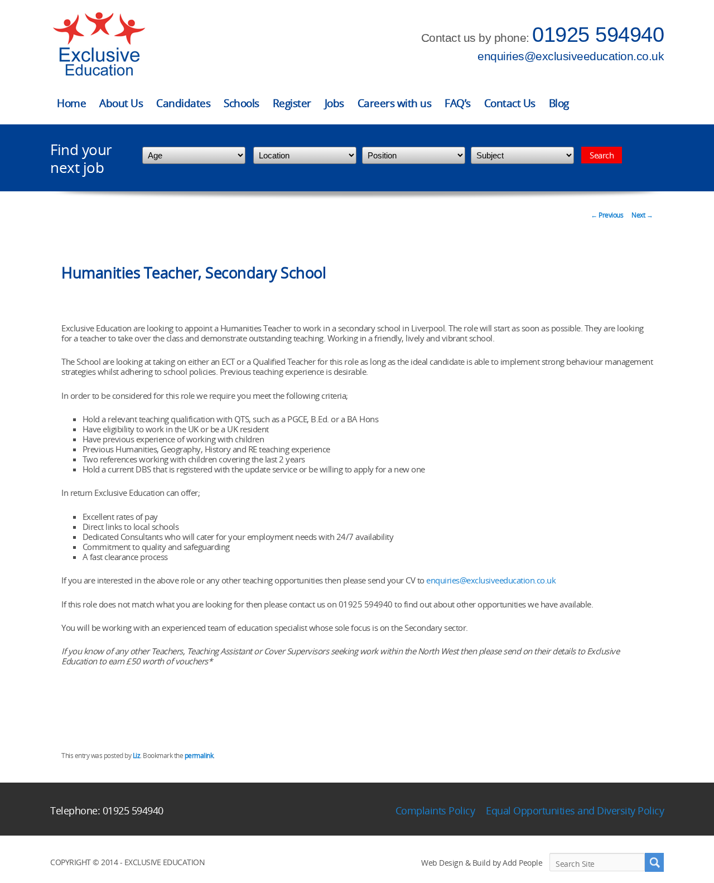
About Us (121, 103)
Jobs (334, 103)
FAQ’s (458, 103)
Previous (607, 215)
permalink (199, 755)
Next (642, 215)
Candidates (183, 103)
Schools (241, 103)
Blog (559, 103)
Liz (137, 755)
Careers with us (395, 103)
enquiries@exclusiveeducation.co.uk (570, 56)
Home (71, 103)
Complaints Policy (435, 810)
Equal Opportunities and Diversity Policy (575, 810)
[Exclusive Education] (98, 44)
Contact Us (510, 103)
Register (292, 103)
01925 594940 (598, 34)
